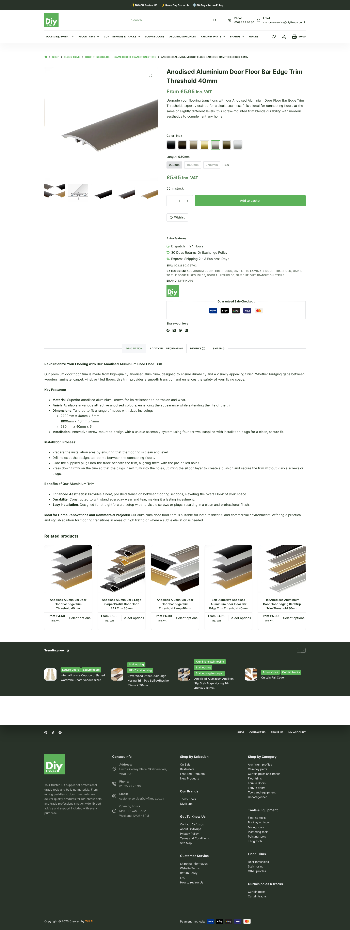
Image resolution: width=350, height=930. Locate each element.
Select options (80, 618)
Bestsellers (187, 769)
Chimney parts (211, 36)
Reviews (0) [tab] (197, 348)
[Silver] (237, 145)
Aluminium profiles (182, 36)
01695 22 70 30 (244, 22)
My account (297, 732)
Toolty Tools (188, 799)
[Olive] (226, 145)
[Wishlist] (274, 37)
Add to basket (250, 201)
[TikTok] (52, 732)
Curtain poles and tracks (264, 773)
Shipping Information (194, 863)
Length (178, 157)
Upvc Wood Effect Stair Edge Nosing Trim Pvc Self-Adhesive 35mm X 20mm (148, 680)
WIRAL (89, 921)
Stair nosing (136, 664)
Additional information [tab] (166, 348)
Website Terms (190, 868)
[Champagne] (193, 145)
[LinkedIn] (186, 330)
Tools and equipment (262, 792)
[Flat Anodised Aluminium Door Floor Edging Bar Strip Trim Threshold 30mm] (282, 569)
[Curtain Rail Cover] (251, 674)
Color (174, 136)
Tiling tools (255, 841)
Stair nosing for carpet (210, 673)
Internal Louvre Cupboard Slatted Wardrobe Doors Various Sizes (83, 677)
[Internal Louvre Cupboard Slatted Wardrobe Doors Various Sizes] (50, 674)
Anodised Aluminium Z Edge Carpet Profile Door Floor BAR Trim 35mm (121, 604)
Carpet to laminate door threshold (262, 271)
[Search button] (215, 20)
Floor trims (87, 36)
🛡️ (208, 5)
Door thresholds (221, 275)
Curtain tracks (291, 672)
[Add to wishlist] (88, 551)
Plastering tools (258, 832)
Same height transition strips (260, 275)
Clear (225, 165)
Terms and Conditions (194, 838)
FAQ (183, 877)
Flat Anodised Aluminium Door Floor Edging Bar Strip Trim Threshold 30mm (282, 604)
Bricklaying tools (259, 822)
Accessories (270, 672)
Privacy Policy (189, 833)
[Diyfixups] (172, 291)
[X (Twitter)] (174, 330)
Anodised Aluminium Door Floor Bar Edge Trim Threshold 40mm (68, 604)
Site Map (186, 843)
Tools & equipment (57, 36)
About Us (277, 732)
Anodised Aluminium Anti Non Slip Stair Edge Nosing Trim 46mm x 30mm (214, 683)
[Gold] (204, 145)
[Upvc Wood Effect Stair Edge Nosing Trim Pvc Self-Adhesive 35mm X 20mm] (117, 674)
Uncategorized (258, 797)
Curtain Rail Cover (273, 677)
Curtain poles (256, 891)
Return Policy (188, 873)
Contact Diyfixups (192, 824)
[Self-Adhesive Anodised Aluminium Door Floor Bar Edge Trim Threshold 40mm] (228, 569)
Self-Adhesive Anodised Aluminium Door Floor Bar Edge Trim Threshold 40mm (228, 604)
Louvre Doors (70, 669)
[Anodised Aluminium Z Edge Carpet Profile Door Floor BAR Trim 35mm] (121, 569)
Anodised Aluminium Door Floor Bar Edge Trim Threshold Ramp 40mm (175, 604)
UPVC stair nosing (140, 670)
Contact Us (257, 732)
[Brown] (182, 145)
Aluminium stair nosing (210, 661)
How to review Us (191, 882)
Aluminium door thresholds (209, 271)
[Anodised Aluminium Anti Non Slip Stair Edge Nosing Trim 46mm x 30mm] (184, 674)
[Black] (171, 145)
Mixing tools (256, 827)
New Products (189, 778)
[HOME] (45, 56)
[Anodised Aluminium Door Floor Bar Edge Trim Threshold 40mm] (68, 569)
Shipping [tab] (218, 348)
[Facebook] (168, 330)
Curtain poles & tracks (120, 36)
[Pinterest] (180, 330)
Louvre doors (154, 36)
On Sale (185, 764)
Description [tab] (134, 348)
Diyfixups (185, 280)
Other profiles (257, 871)
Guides (253, 36)
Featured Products (192, 773)
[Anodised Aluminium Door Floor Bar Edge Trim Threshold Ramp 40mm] (175, 569)
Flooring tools (257, 817)
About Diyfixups (190, 829)
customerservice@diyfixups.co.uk (284, 22)
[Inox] (215, 145)
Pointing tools (257, 836)
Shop (240, 732)
